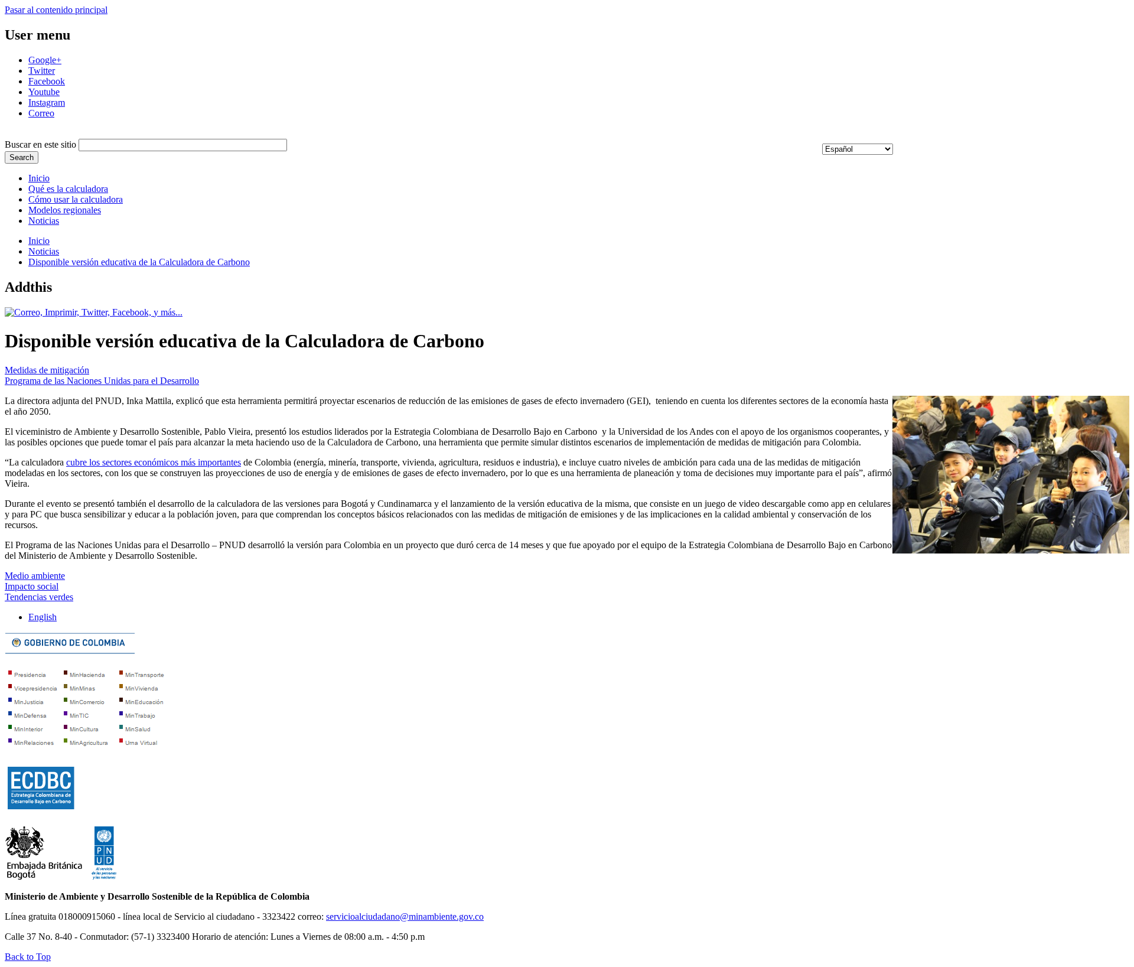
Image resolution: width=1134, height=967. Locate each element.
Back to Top (28, 957)
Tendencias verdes (39, 597)
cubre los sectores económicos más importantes (153, 462)
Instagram (46, 102)
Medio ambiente (35, 576)
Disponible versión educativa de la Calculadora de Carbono (139, 262)
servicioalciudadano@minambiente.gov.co (405, 916)
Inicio (39, 178)
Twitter (41, 71)
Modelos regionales (64, 210)
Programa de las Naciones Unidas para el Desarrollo (102, 381)
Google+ (44, 60)
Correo (41, 113)
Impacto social (31, 586)
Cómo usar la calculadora (75, 199)
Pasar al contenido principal (56, 10)
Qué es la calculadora (68, 189)
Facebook (46, 81)
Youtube (44, 92)
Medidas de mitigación (47, 370)
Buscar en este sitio (42, 144)
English (42, 617)
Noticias (43, 221)
